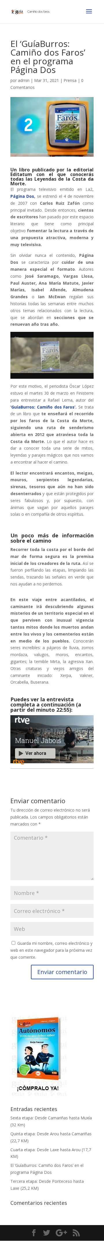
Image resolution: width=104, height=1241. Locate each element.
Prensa (70, 80)
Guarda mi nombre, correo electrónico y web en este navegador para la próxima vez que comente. (51, 950)
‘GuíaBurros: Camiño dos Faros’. (44, 407)
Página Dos (22, 196)
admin (23, 80)
